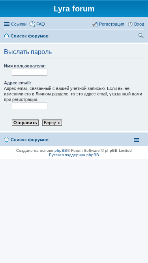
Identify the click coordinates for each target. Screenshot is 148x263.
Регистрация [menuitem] (111, 24)
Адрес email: (17, 82)
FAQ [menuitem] (40, 24)
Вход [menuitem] (139, 24)
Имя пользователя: (25, 65)
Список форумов (30, 139)
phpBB (60, 150)
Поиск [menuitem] (141, 37)
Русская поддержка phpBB (74, 155)
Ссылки (18, 24)
